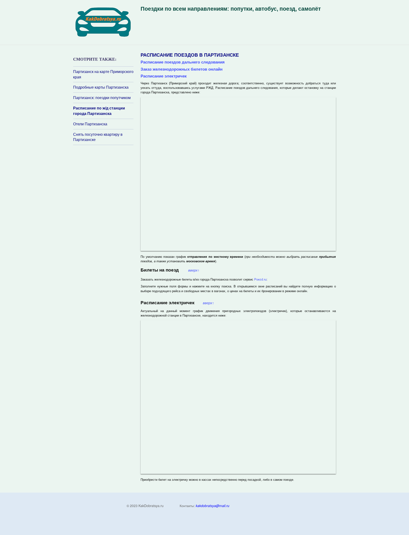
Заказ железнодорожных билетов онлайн (181, 69)
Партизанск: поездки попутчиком (102, 97)
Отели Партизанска (90, 124)
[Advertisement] (101, 208)
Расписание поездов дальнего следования (183, 62)
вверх (194, 270)
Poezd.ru (260, 279)
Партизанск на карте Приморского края (103, 74)
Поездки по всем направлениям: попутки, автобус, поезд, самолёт (231, 9)
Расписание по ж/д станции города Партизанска (99, 110)
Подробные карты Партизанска (101, 87)
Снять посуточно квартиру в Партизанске (98, 137)
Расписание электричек (164, 76)
